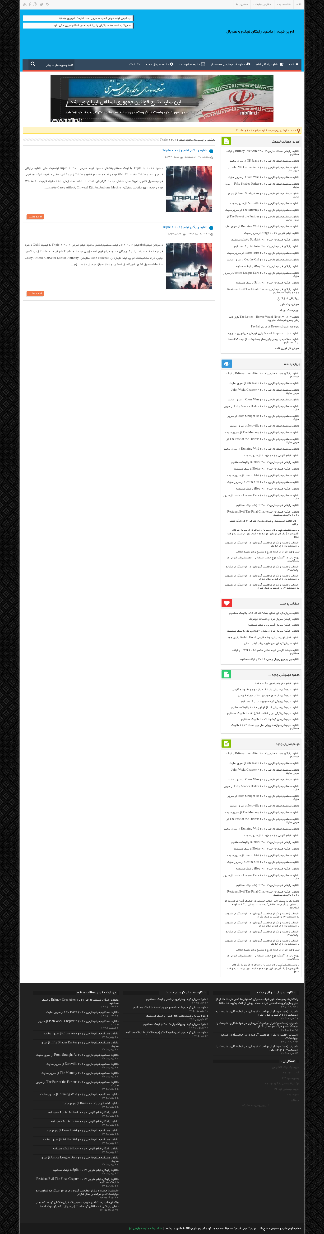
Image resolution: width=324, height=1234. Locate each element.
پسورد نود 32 (290, 1078)
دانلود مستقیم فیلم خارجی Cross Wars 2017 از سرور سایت (263, 177)
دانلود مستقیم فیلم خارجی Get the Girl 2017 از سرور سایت (263, 259)
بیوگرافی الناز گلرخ (288, 298)
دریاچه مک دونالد (289, 310)
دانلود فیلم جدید (189, 65)
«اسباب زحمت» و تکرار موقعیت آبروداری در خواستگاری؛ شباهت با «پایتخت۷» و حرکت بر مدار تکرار (262, 577)
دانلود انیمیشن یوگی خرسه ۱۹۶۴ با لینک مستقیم (270, 701)
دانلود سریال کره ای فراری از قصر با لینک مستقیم (177, 999)
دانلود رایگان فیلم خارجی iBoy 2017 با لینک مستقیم (267, 266)
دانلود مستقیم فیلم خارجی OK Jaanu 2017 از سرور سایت (264, 161)
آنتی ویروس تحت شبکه (255, 1105)
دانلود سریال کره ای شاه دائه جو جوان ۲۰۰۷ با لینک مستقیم (171, 1007)
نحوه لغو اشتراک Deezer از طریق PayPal (275, 326)
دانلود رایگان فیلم (267, 65)
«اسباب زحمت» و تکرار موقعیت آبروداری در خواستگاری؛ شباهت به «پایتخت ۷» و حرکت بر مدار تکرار (262, 586)
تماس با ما (242, 4)
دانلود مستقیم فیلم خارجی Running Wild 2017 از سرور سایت (261, 226)
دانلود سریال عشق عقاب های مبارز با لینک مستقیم (177, 1016)
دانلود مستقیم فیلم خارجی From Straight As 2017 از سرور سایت (77, 1055)
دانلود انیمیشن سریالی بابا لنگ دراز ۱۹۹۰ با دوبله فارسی (265, 689)
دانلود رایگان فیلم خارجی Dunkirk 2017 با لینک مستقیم (265, 239)
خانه (298, 4)
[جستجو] (33, 63)
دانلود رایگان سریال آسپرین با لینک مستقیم (273, 625)
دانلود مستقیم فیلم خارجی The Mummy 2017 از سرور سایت (262, 210)
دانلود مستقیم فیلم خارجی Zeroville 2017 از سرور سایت (264, 203)
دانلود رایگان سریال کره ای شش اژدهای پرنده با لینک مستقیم (263, 631)
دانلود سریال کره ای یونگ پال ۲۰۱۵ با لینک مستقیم (175, 1024)
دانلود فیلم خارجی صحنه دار (228, 65)
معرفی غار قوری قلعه (287, 348)
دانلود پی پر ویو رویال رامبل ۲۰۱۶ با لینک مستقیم (269, 659)
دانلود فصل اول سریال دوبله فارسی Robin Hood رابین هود (263, 637)
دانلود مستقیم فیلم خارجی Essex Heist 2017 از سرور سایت (263, 253)
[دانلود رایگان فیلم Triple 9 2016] (189, 211)
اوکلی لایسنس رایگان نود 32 (282, 1083)
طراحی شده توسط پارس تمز (145, 1228)
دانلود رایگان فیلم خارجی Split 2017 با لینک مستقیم (267, 282)
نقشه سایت (284, 4)
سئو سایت (293, 1094)
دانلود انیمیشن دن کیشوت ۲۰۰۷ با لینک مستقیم (270, 719)
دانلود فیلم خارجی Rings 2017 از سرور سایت (271, 233)
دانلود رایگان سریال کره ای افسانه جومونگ (274, 619)
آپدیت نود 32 (291, 1072)
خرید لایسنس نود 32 (286, 1089)
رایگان (295, 1100)
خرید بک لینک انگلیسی (285, 1067)
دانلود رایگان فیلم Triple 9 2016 (184, 151)
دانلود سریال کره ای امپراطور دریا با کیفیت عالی (271, 643)
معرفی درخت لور (289, 304)
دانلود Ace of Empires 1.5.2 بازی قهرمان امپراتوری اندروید (263, 333)
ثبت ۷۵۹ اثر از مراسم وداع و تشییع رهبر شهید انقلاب (267, 551)
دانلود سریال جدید (157, 65)
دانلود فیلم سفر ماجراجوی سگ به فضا (277, 683)
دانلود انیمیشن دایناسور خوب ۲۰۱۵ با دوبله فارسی (268, 695)
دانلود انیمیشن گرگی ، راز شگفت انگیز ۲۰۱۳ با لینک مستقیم (263, 713)
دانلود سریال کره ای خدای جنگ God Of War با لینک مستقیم (264, 613)
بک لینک (134, 65)
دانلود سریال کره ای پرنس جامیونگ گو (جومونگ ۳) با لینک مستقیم (167, 1032)
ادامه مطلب (35, 216)
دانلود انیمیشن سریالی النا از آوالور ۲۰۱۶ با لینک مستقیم (265, 707)
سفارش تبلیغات (262, 4)
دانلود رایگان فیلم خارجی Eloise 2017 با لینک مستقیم (266, 246)
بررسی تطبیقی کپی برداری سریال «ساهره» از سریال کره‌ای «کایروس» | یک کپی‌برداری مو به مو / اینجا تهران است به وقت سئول (263, 533)
